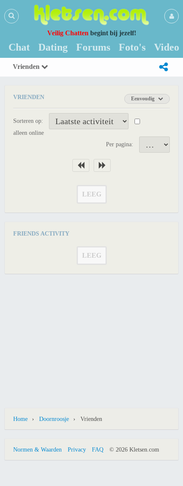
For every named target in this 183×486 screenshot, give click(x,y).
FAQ (97, 449)
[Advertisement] (91, 336)
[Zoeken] (11, 15)
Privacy (77, 449)
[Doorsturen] (163, 67)
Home (20, 419)
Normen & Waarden (37, 449)
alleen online (28, 133)
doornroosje (54, 419)
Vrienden (27, 66)
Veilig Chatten (68, 33)
